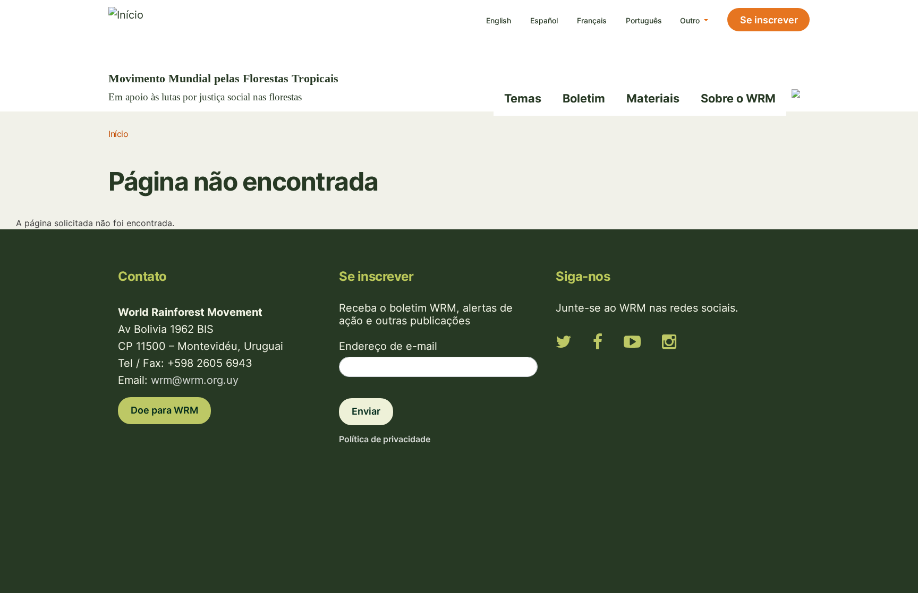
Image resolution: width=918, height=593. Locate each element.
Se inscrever (769, 19)
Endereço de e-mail (388, 346)
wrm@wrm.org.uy (195, 380)
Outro (691, 20)
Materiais (652, 98)
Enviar (366, 411)
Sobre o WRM (738, 98)
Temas (522, 98)
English (498, 20)
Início (118, 133)
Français (592, 20)
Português (644, 20)
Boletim (584, 98)
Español (544, 20)
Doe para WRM (164, 410)
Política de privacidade (384, 439)
